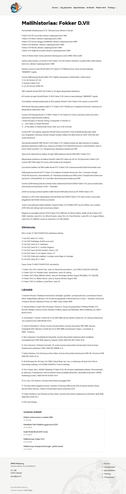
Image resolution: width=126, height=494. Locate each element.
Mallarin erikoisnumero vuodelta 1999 (38, 417)
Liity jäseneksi (66, 8)
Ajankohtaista (79, 8)
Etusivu (55, 8)
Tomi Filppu (28, 490)
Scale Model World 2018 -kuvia (35, 432)
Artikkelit (90, 8)
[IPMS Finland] (16, 8)
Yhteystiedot (109, 477)
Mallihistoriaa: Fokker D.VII (33, 439)
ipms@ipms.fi (16, 476)
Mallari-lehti (101, 8)
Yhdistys (111, 8)
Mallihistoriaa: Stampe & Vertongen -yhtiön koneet (43, 446)
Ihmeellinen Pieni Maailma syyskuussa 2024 (40, 425)
